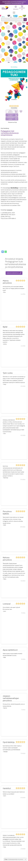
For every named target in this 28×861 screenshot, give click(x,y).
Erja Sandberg (5, 128)
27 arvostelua (14, 108)
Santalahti (9, 210)
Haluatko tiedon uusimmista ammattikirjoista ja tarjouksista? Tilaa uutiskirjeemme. (14, 2)
